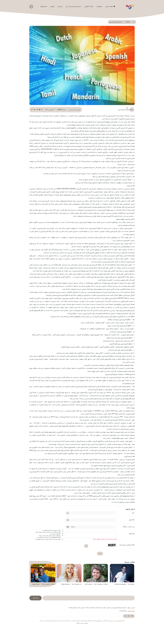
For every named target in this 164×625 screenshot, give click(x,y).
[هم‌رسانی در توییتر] (39, 109)
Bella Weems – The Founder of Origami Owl (72, 584)
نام (133, 512)
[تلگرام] (132, 616)
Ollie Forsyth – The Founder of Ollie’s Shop (96, 584)
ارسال (100, 553)
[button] (132, 575)
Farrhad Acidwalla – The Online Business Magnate (124, 584)
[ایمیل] (125, 616)
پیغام (131, 533)
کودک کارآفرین (88, 6)
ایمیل (131, 519)
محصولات (99, 6)
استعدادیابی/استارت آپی (73, 6)
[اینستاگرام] (129, 616)
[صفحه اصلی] (134, 22)
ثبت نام (35, 598)
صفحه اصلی (109, 6)
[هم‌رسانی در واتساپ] (32, 109)
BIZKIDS (127, 22)
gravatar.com (56, 537)
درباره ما (60, 6)
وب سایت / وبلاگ (128, 526)
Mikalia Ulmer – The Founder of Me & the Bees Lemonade (43, 584)
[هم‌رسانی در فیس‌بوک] (41, 109)
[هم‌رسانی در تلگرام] (37, 109)
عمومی (52, 6)
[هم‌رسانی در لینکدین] (34, 109)
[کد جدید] (86, 546)
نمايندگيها (44, 6)
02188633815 (123, 611)
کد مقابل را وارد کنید (126, 545)
